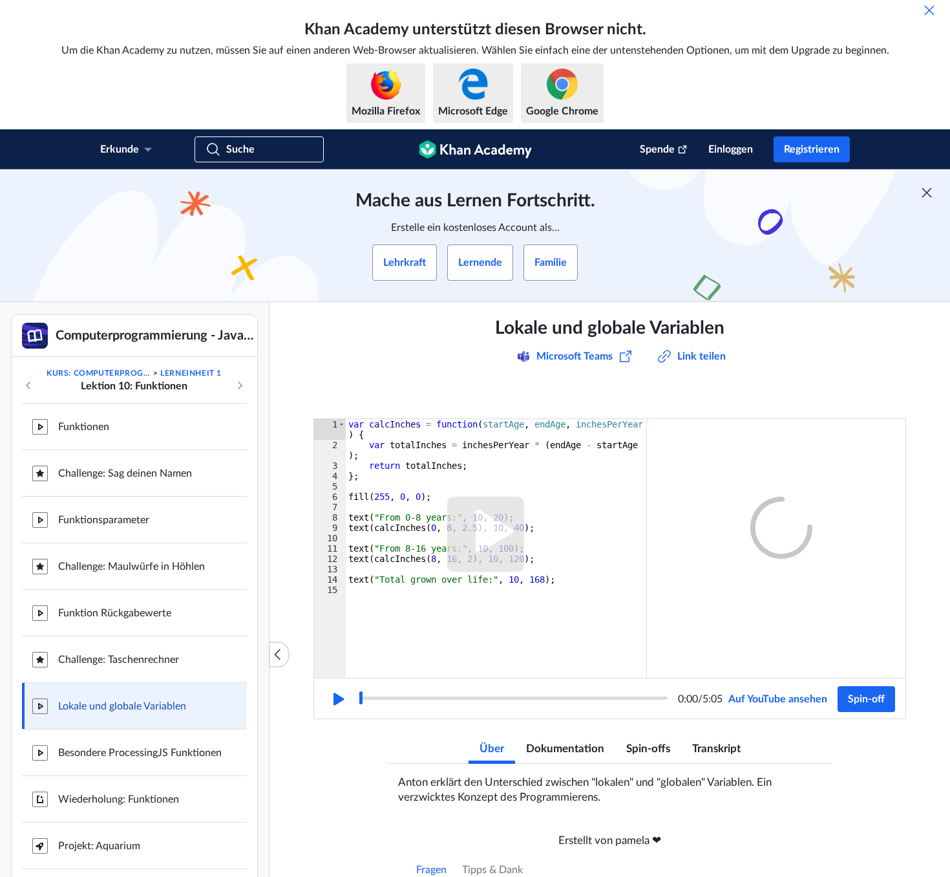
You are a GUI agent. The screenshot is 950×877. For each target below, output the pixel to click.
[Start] (337, 699)
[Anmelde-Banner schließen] (927, 193)
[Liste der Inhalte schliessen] (279, 654)
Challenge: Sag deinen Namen (125, 473)
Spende (657, 149)
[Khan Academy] (475, 149)
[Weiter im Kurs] (240, 385)
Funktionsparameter (103, 520)
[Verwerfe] (929, 10)
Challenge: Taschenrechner (118, 660)
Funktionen (83, 427)
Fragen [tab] (431, 870)
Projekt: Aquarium (99, 846)
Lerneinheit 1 (191, 373)
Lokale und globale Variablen (122, 706)
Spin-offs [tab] (648, 748)
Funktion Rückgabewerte (114, 613)
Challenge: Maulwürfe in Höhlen (131, 566)
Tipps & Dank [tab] (492, 870)
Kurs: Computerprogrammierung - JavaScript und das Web (99, 373)
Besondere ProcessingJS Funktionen (140, 753)
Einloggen (730, 149)
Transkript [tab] (716, 748)
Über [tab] (492, 748)
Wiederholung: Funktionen (118, 799)
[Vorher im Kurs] (28, 385)
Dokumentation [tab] (565, 748)
